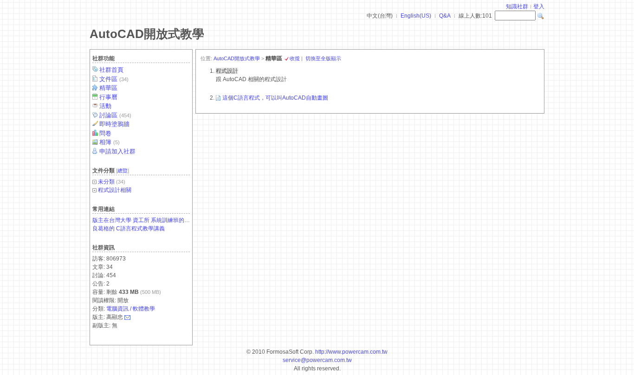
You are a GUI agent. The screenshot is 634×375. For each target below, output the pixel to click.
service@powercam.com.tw (317, 360)
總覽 (122, 170)
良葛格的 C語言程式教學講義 (128, 228)
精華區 (108, 87)
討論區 (115, 115)
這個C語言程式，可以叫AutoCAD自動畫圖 (275, 98)
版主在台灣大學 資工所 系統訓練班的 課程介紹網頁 (155, 220)
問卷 (105, 133)
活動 (105, 105)
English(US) (416, 16)
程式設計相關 (114, 190)
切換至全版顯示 (323, 58)
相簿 (109, 142)
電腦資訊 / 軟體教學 (130, 308)
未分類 (106, 181)
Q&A (445, 16)
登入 (538, 6)
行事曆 (108, 97)
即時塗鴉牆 (114, 124)
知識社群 (517, 6)
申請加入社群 (117, 151)
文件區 (114, 79)
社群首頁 (111, 69)
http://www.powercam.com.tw (351, 352)
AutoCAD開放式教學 (147, 34)
